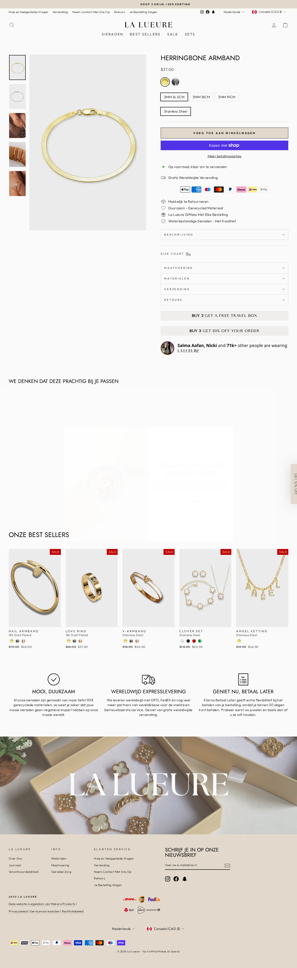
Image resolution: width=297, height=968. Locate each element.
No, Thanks (191, 501)
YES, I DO (191, 487)
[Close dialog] (228, 433)
